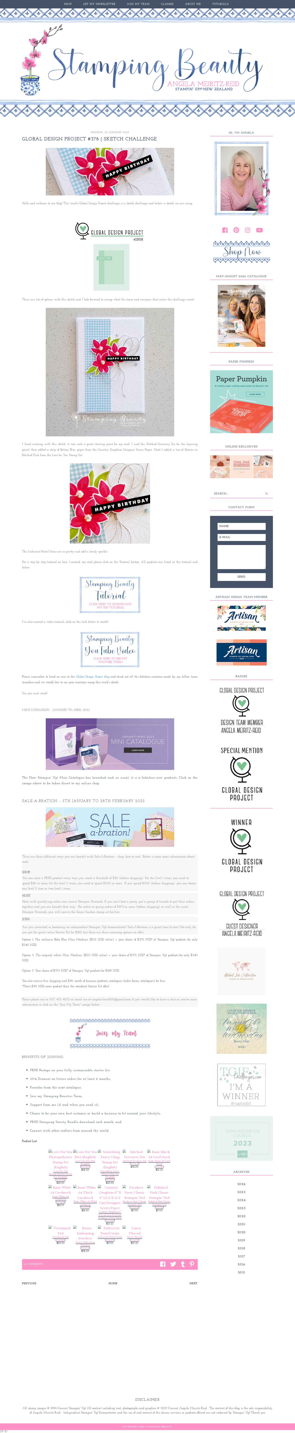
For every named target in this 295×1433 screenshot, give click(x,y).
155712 (159, 1207)
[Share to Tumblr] (182, 1264)
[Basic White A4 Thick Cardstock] (85, 1192)
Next (194, 1283)
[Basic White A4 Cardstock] (60, 1190)
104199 (134, 1240)
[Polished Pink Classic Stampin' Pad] (159, 1192)
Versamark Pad (61, 1237)
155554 (85, 1248)
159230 (85, 1207)
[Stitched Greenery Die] (134, 1154)
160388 (110, 1220)
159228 (61, 1202)
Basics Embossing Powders (85, 1244)
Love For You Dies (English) (85, 1162)
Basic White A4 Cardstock (60, 1198)
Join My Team (138, 4)
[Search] (266, 494)
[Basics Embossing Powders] (85, 1233)
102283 (60, 1240)
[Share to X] (172, 1264)
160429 (110, 1240)
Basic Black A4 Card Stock (159, 1162)
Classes (167, 4)
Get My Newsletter (99, 4)
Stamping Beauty (159, 1427)
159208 (134, 1207)
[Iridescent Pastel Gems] (110, 1231)
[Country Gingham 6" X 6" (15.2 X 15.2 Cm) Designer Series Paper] (110, 1198)
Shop (68, 4)
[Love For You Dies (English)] (85, 1154)
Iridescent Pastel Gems (110, 1237)
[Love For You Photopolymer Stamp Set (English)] (60, 1159)
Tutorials (220, 4)
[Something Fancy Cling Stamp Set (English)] (110, 1159)
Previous (29, 1283)
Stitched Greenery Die (135, 1161)
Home (113, 1283)
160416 (110, 1180)
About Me (193, 4)
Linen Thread (134, 1237)
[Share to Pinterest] (191, 1264)
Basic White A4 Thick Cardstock (85, 1203)
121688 (159, 1167)
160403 (85, 1167)
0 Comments (33, 1264)
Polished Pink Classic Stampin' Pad (159, 1203)
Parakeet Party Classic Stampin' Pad (134, 1203)
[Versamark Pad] (60, 1231)
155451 (134, 1164)
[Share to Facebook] (161, 1264)
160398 (60, 1180)
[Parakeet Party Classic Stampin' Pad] (134, 1192)
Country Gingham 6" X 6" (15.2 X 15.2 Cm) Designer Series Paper (110, 1214)
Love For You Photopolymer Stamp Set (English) (60, 1174)
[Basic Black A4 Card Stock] (159, 1154)
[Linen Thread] (134, 1231)
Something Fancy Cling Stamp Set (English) (109, 1174)
